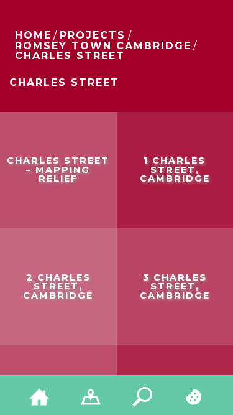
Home (33, 35)
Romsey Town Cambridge (103, 46)
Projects (93, 35)
